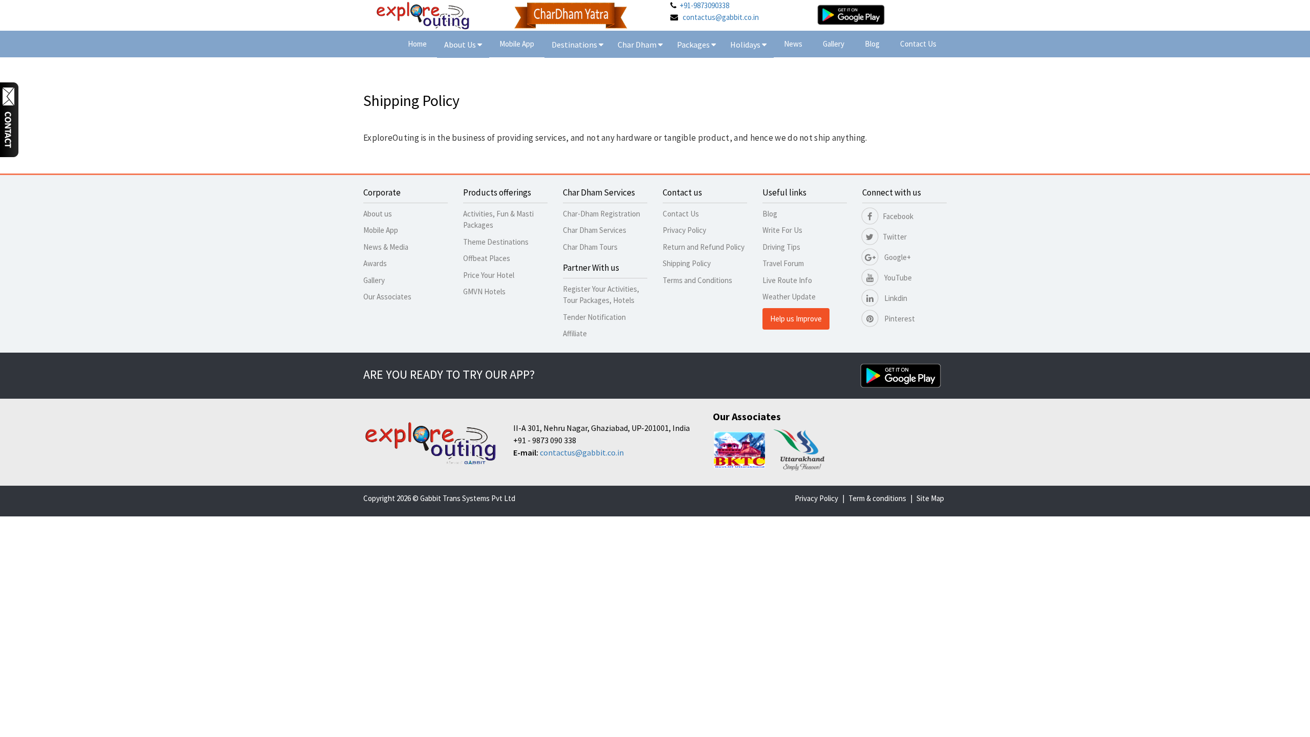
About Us (460, 44)
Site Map (930, 498)
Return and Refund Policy (704, 247)
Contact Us (918, 44)
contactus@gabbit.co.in (721, 17)
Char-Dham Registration (601, 214)
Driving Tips (781, 247)
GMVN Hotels (484, 291)
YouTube (897, 278)
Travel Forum (783, 263)
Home (417, 44)
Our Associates (387, 296)
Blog (872, 44)
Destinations (575, 44)
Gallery (833, 44)
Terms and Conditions (697, 280)
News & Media (385, 247)
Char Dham (638, 44)
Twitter (895, 237)
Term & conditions (877, 498)
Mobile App (516, 44)
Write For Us (782, 230)
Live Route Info (787, 280)
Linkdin (895, 298)
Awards (375, 263)
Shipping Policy (687, 263)
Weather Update (789, 296)
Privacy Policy (684, 230)
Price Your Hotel (488, 275)
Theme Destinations (496, 242)
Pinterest (899, 318)
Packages (694, 44)
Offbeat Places (486, 258)
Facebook (898, 216)
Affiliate (575, 333)
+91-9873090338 (704, 5)
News (793, 44)
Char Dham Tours (590, 247)
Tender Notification (594, 317)
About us (377, 214)
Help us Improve (796, 318)
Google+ (897, 257)
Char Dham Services (594, 230)
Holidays (746, 44)
